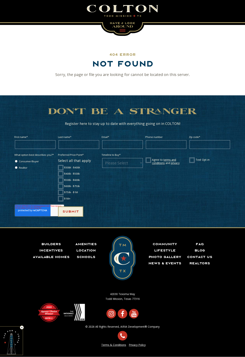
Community (165, 244)
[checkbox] (35, 164)
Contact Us (199, 257)
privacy (175, 163)
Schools (86, 257)
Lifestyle (165, 250)
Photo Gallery (165, 257)
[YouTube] (134, 313)
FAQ (200, 244)
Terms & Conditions (113, 345)
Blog (199, 250)
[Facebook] (122, 313)
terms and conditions (164, 161)
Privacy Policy (137, 345)
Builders (51, 244)
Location (86, 250)
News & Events (164, 263)
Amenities (86, 244)
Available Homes (51, 257)
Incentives (51, 250)
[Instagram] (111, 313)
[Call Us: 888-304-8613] (122, 336)
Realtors (199, 263)
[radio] (35, 161)
